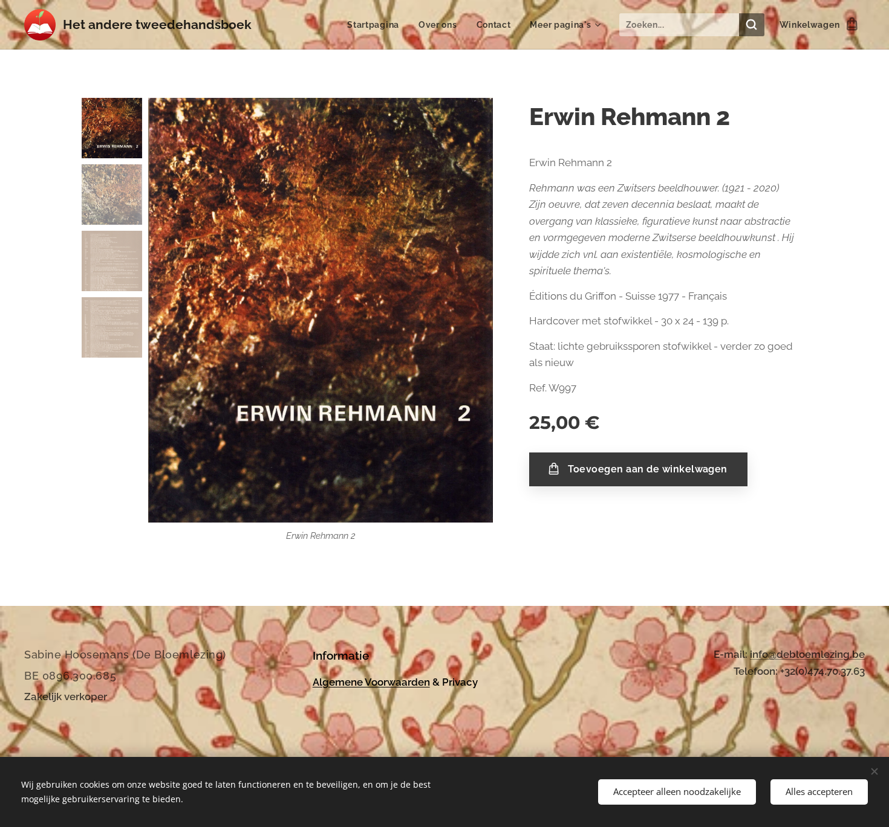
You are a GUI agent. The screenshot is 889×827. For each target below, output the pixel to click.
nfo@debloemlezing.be (808, 654)
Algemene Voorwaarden (371, 682)
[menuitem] (376, 25)
